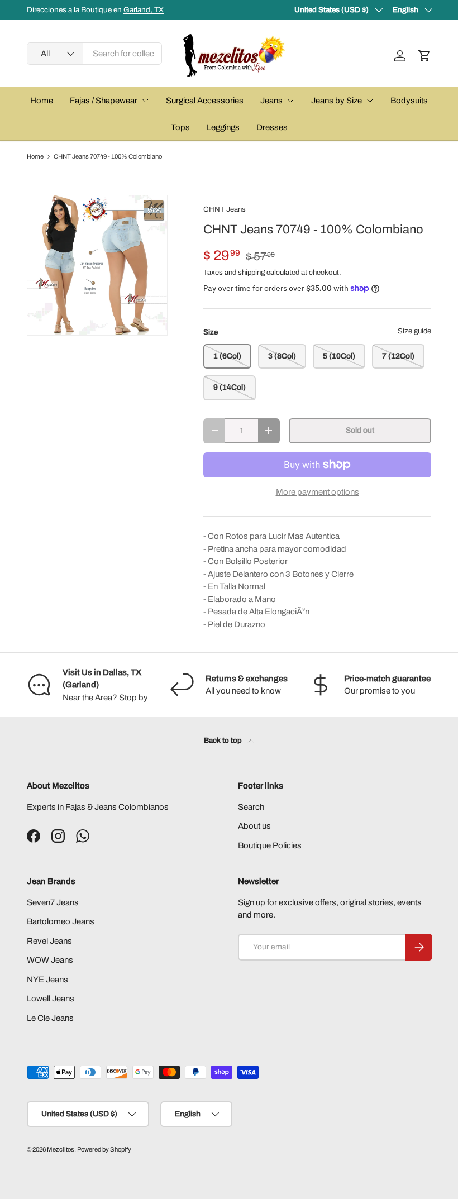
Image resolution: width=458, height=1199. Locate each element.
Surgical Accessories (205, 100)
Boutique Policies (270, 845)
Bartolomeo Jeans (60, 921)
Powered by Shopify (104, 1149)
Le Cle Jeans (50, 1018)
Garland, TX (143, 10)
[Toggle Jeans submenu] (290, 100)
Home (41, 100)
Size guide (414, 331)
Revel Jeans (49, 941)
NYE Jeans (47, 979)
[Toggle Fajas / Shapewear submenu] (145, 100)
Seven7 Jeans (53, 902)
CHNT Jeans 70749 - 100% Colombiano (108, 157)
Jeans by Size (336, 100)
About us (254, 825)
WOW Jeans (50, 960)
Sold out (360, 430)
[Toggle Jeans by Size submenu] (369, 100)
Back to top (224, 740)
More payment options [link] (317, 492)
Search (251, 806)
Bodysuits (409, 100)
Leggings (223, 127)
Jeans (271, 100)
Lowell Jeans (50, 998)
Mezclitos (60, 1149)
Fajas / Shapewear (103, 100)
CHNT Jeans (224, 209)
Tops (180, 127)
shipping (251, 272)
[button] (424, 56)
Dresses (272, 127)
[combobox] (94, 53)
